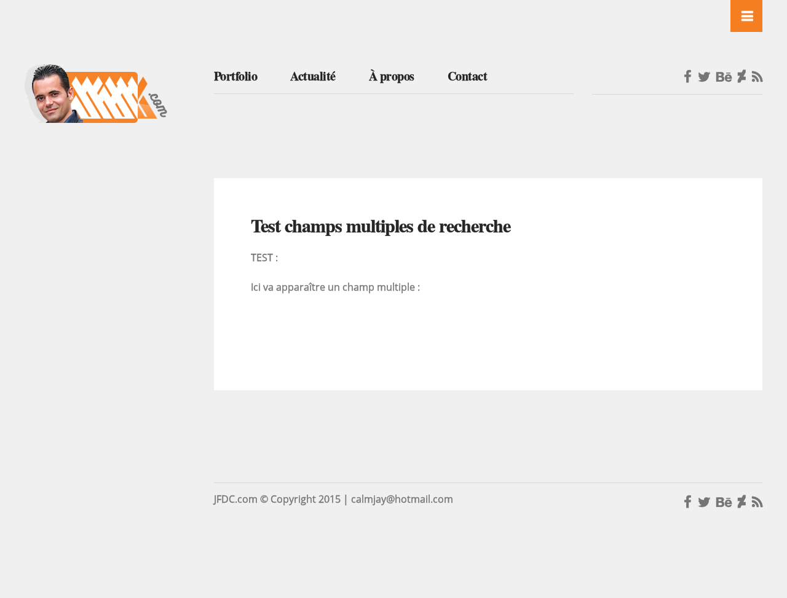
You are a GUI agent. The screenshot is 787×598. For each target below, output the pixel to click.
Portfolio (236, 76)
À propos (391, 76)
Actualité (313, 76)
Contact (468, 76)
